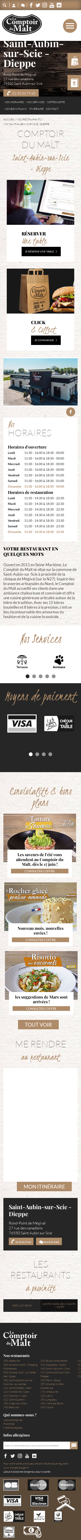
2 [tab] (34, 676)
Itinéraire (36, 108)
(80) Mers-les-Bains (51, 1403)
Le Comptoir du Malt (22, 24)
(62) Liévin (46, 1395)
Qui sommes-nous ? (19, 1415)
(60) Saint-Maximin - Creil (55, 1368)
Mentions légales (12, 1427)
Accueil (9, 119)
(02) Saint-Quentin (14, 1399)
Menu (62, 25)
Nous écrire (51, 1242)
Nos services (35, 102)
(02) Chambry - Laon (15, 1395)
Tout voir (38, 1024)
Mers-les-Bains (22, 1305)
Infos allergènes (16, 1435)
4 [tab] (47, 676)
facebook (70, 411)
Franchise (8, 1423)
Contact (52, 108)
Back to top (65, 1507)
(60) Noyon (46, 1407)
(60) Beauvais (11, 1407)
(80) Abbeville (11, 1360)
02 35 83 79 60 (23, 93)
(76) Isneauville (49, 1391)
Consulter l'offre (40, 871)
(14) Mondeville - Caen (16, 1391)
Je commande (44, 340)
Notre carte (56, 102)
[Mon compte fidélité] (13, 5)
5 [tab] (54, 676)
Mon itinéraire (44, 1186)
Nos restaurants (29, 119)
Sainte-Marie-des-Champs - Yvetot (59, 1305)
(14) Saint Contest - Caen (17, 1388)
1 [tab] (27, 676)
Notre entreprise (12, 1420)
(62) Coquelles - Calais (53, 1364)
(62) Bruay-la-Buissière (53, 1360)
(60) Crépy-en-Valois (15, 1403)
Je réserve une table (39, 251)
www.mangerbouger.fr (16, 1467)
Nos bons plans (15, 108)
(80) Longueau (48, 1399)
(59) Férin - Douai (50, 1380)
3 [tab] (41, 676)
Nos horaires (14, 102)
